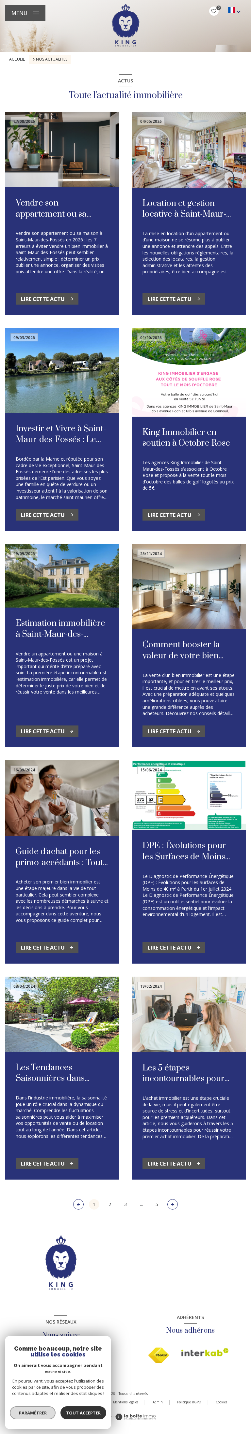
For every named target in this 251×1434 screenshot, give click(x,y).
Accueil (17, 59)
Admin (158, 1402)
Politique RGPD (189, 1402)
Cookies (221, 1402)
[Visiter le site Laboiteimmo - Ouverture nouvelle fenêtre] (135, 1417)
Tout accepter (83, 1413)
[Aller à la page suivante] (172, 1204)
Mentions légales (125, 1402)
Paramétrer (33, 1413)
